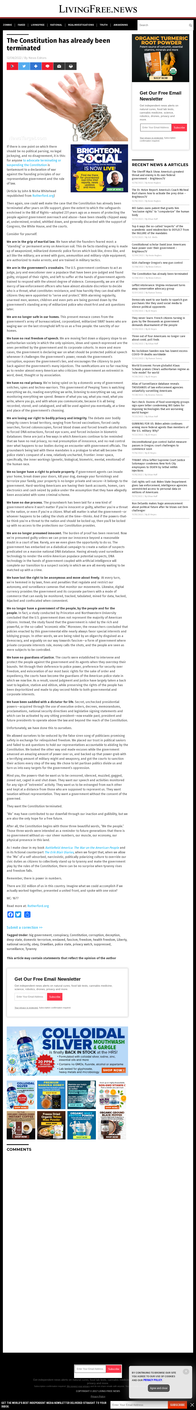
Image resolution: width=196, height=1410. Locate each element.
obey (35, 944)
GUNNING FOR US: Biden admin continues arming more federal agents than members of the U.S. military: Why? (160, 427)
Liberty (122, 940)
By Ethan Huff (151, 219)
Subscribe (177, 1405)
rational (56, 25)
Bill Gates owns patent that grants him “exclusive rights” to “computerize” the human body (160, 212)
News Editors (37, 58)
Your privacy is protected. (26, 1008)
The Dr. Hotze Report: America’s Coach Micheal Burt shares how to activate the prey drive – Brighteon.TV (160, 193)
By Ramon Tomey (154, 292)
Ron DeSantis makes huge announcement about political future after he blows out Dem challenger (160, 507)
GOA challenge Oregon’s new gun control (157, 262)
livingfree (37, 25)
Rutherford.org (43, 196)
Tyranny (31, 949)
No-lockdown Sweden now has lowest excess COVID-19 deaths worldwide (160, 352)
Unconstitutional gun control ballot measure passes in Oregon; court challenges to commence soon (159, 445)
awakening (121, 25)
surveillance (15, 949)
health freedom (104, 940)
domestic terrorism (37, 940)
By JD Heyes (151, 311)
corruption (96, 935)
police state (63, 944)
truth (104, 25)
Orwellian (46, 944)
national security (18, 944)
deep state (14, 940)
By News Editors (153, 267)
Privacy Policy (98, 1396)
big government (40, 935)
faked (21, 25)
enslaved (58, 940)
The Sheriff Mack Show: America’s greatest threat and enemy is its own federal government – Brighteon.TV (158, 175)
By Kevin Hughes (153, 183)
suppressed (102, 944)
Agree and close (158, 1388)
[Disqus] (67, 1203)
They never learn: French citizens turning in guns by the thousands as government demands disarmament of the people (158, 321)
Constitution (78, 935)
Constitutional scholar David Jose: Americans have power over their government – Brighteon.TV (159, 248)
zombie (7, 25)
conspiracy (60, 935)
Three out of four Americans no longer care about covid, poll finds (158, 338)
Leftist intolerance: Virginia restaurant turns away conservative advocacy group (158, 287)
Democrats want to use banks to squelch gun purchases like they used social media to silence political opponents (159, 303)
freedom (85, 940)
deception (112, 935)
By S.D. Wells (151, 237)
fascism (72, 940)
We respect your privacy (78, 1386)
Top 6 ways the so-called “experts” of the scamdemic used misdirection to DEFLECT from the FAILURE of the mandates (160, 230)
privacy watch (82, 944)
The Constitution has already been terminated (160, 274)
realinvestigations (81, 25)
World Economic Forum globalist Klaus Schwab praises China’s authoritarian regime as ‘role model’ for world (160, 369)
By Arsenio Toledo (154, 395)
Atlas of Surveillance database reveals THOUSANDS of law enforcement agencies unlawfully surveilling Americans (157, 387)
